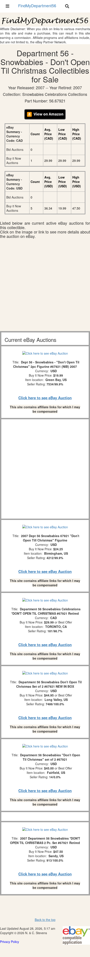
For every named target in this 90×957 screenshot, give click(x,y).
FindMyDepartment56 (37, 5)
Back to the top (45, 919)
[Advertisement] (45, 286)
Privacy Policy (9, 941)
